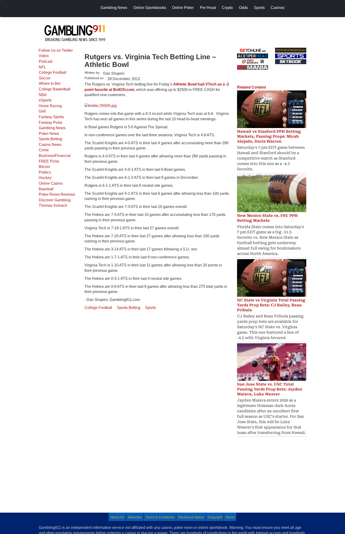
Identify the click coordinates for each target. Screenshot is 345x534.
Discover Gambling (55, 200)
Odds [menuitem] (243, 8)
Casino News (50, 145)
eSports (45, 100)
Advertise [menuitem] (135, 517)
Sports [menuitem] (259, 8)
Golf (42, 111)
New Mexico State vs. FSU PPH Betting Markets (267, 218)
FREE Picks (49, 161)
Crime (44, 150)
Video (44, 56)
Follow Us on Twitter (56, 50)
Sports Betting (50, 139)
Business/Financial (55, 156)
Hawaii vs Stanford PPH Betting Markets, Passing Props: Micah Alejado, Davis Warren (269, 136)
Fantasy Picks (50, 123)
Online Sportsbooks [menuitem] (149, 8)
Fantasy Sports (51, 117)
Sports (150, 308)
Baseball (46, 189)
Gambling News (52, 128)
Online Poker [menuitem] (183, 8)
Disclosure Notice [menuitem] (191, 517)
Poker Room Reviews (57, 194)
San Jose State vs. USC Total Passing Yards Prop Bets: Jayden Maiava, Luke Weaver (269, 389)
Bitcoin (44, 167)
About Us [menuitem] (117, 517)
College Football (52, 72)
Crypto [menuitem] (227, 8)
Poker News (49, 134)
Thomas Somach (53, 205)
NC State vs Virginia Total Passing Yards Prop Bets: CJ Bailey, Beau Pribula (271, 305)
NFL (42, 67)
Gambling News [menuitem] (113, 8)
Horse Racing (50, 106)
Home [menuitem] (230, 517)
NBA (43, 95)
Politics (45, 172)
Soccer (44, 78)
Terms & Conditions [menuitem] (160, 517)
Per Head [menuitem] (208, 8)
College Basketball (54, 89)
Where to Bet (49, 84)
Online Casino (51, 183)
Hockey (45, 178)
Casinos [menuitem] (277, 8)
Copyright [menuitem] (215, 517)
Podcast (45, 61)
